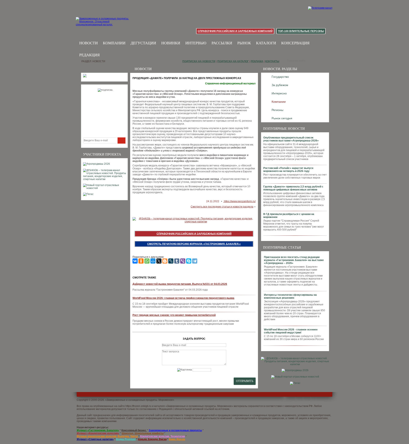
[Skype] (188, 261)
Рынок (244, 43)
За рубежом (280, 85)
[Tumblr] (176, 261)
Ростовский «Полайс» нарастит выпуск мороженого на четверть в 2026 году (288, 170)
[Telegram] (194, 261)
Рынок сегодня (282, 118)
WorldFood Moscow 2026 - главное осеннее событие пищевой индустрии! (291, 331)
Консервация (295, 43)
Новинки (170, 43)
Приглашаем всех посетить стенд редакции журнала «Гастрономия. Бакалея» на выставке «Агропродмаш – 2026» (294, 260)
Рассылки (222, 43)
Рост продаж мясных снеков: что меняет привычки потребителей (174, 315)
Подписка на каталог (233, 61)
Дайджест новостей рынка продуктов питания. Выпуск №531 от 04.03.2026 (179, 284)
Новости (88, 43)
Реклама (257, 61)
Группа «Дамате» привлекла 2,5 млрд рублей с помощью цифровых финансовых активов (293, 188)
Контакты (272, 61)
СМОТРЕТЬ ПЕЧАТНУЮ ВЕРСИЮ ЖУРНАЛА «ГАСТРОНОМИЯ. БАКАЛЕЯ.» (194, 243)
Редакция (89, 55)
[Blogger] (164, 261)
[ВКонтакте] (135, 261)
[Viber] (182, 261)
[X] (158, 261)
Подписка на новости (198, 61)
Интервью (195, 43)
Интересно (279, 93)
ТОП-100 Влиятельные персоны (301, 31)
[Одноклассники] (141, 261)
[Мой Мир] (153, 261)
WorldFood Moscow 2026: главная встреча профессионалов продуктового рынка (183, 298)
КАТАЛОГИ (266, 43)
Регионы (277, 110)
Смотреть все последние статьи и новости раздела (222, 206)
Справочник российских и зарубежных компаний (235, 31)
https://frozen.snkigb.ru (138, 406)
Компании (114, 43)
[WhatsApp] (147, 261)
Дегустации (143, 43)
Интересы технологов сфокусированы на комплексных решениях (290, 296)
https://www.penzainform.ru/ (239, 201)
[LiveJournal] (170, 261)
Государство (280, 76)
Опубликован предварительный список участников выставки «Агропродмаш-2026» (291, 139)
